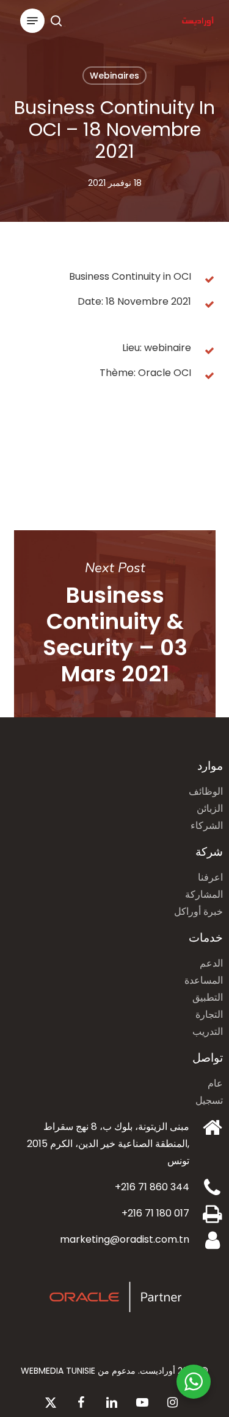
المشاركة (204, 894)
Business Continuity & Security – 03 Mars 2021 (115, 623)
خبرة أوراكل (198, 911)
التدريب (207, 1032)
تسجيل (209, 1100)
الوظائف (206, 791)
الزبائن (210, 808)
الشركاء (207, 826)
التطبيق (207, 997)
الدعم (211, 963)
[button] (32, 21)
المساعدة (203, 980)
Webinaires (114, 75)
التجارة (209, 1014)
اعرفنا (210, 877)
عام (215, 1083)
